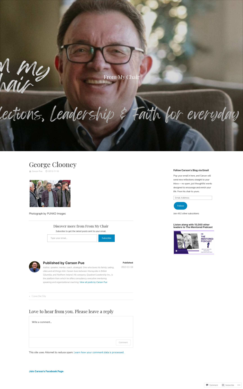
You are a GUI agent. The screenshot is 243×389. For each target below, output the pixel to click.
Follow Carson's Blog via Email (191, 170)
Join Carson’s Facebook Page (46, 371)
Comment (123, 342)
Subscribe (106, 238)
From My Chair (122, 76)
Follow (180, 205)
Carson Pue (37, 171)
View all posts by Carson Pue (93, 282)
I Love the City (37, 297)
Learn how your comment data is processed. (99, 352)
